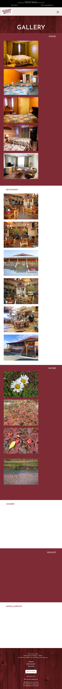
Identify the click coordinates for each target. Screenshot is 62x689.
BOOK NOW (31, 672)
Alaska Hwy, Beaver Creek (31, 682)
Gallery (31, 666)
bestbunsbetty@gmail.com (48, 5)
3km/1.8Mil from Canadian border (31, 684)
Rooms (31, 661)
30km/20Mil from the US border (31, 685)
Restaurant (31, 664)
